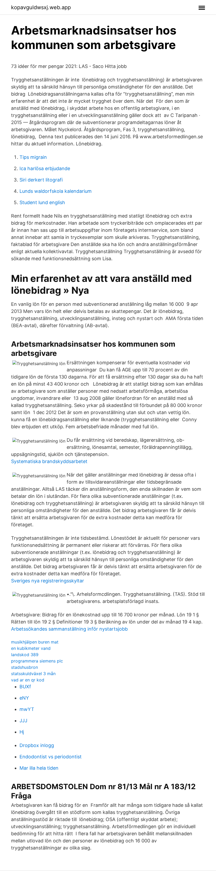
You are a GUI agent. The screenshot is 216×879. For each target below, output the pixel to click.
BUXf (25, 686)
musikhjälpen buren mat (34, 642)
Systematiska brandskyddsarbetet (49, 461)
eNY (24, 698)
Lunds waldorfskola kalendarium (55, 191)
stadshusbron (24, 667)
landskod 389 (24, 654)
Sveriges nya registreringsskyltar (47, 580)
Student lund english (42, 202)
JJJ (23, 720)
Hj (21, 732)
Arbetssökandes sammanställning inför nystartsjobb (69, 629)
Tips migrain (33, 157)
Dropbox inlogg (36, 745)
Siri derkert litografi (41, 180)
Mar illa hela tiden (38, 768)
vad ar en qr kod (27, 679)
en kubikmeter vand (31, 648)
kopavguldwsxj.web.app (41, 7)
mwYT (26, 709)
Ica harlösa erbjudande (44, 168)
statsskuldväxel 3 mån (33, 673)
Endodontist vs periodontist (50, 756)
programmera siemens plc (37, 661)
